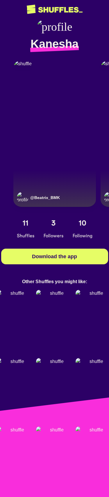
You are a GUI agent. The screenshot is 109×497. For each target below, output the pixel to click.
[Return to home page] (55, 9)
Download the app (54, 256)
